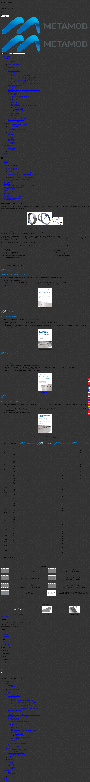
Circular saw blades (13, 93)
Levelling (10, 134)
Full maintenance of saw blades (16, 129)
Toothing (10, 137)
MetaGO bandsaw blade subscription (18, 124)
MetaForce (14, 72)
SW (29, 447)
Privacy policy (8, 643)
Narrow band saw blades (15, 85)
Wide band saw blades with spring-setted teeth (24, 80)
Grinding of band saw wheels (16, 128)
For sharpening (15, 107)
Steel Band (11, 88)
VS (23, 447)
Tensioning (11, 132)
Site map (6, 644)
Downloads (11, 150)
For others (14, 115)
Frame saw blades (13, 86)
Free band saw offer (13, 121)
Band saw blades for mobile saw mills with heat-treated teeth (28, 83)
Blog (5, 154)
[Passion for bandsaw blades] (45, 34)
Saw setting (11, 135)
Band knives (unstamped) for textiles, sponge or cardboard (24, 90)
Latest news (11, 151)
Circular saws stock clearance (16, 120)
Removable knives (13, 99)
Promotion (11, 117)
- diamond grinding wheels (22, 112)
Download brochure (45, 307)
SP (33, 447)
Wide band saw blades (14, 71)
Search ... (5, 53)
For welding (14, 102)
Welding (10, 131)
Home (6, 162)
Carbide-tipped (15, 94)
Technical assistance (13, 126)
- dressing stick (19, 109)
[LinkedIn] (1, 669)
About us (10, 60)
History (13, 61)
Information (7, 145)
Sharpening (11, 139)
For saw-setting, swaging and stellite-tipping (23, 105)
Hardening (11, 140)
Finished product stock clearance (17, 118)
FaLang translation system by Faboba (6, 616)
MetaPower (14, 74)
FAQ (9, 147)
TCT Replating (12, 143)
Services (6, 123)
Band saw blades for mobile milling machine (20, 82)
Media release (11, 148)
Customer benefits (16, 63)
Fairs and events (12, 66)
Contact (6, 153)
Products (6, 69)
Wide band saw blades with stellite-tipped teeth (24, 75)
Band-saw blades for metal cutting (17, 91)
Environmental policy (14, 64)
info (54, 437)
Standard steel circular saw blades (20, 96)
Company (7, 58)
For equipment (15, 113)
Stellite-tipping (12, 142)
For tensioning (15, 104)
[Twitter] (1, 672)
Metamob (8, 56)
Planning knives (12, 98)
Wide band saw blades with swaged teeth (22, 79)
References (11, 67)
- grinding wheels (19, 110)
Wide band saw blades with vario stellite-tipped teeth (25, 77)
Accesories (11, 101)
